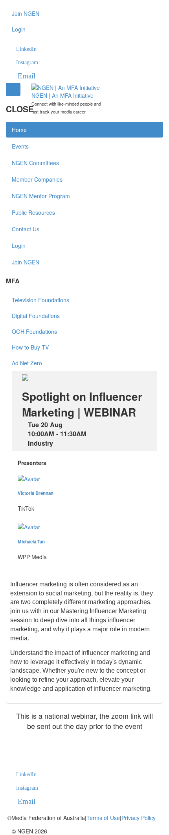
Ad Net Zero (27, 363)
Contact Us (25, 229)
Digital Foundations (36, 316)
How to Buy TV (30, 347)
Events (20, 146)
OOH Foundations (34, 331)
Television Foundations (40, 300)
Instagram (27, 62)
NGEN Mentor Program (41, 196)
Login (19, 29)
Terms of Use (103, 818)
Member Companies (37, 179)
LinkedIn (26, 49)
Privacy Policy (138, 818)
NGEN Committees (35, 163)
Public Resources (33, 212)
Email (26, 76)
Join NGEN (25, 13)
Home (19, 130)
